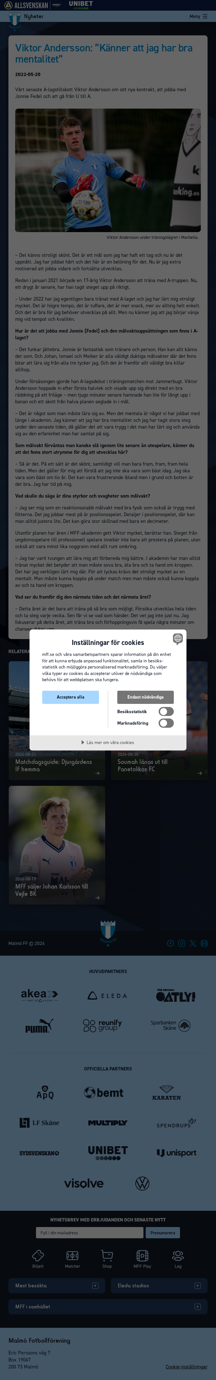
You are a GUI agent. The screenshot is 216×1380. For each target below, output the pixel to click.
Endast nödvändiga (145, 697)
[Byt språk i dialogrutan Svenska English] (177, 639)
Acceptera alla (70, 697)
